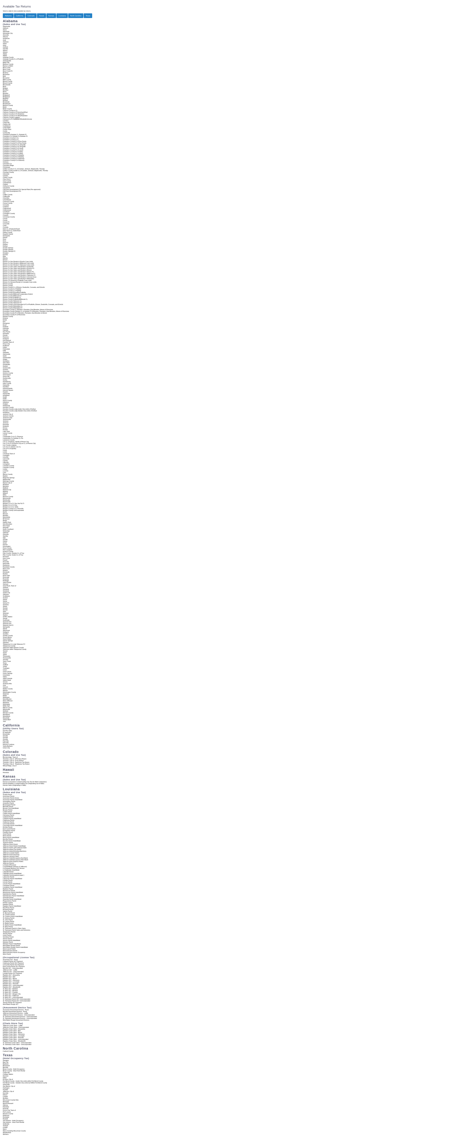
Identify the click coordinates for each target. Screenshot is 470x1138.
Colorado (31, 16)
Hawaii (41, 16)
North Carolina (75, 16)
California (19, 16)
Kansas (51, 16)
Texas (88, 16)
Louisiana (62, 16)
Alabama (8, 16)
